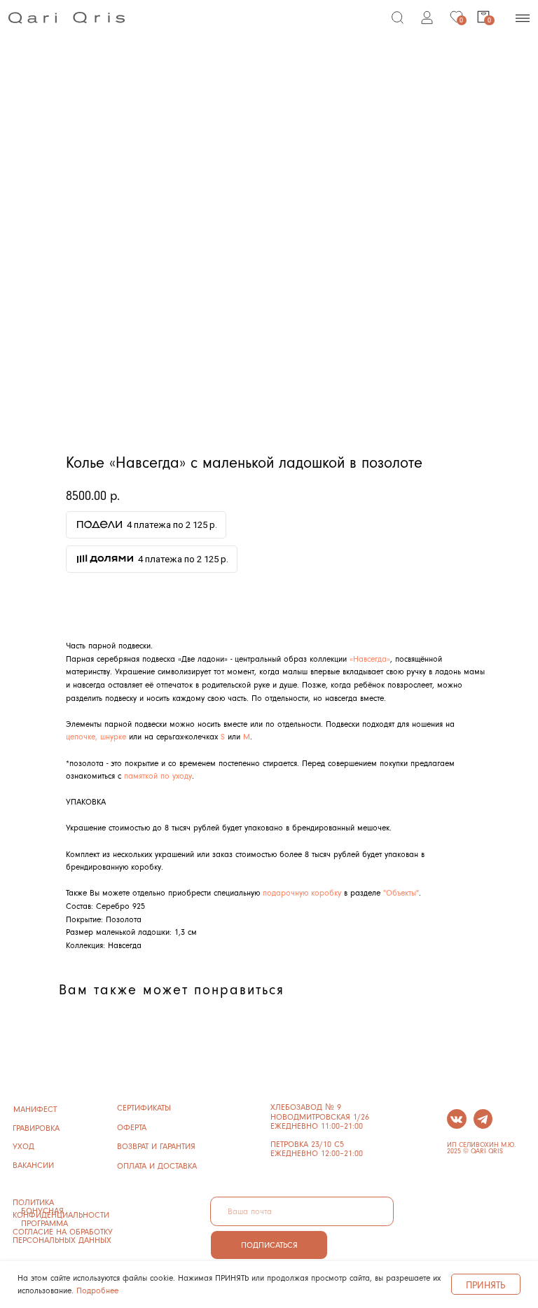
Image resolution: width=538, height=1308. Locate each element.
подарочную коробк (300, 892)
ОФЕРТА (131, 1127)
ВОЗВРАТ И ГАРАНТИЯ (156, 1146)
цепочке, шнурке (96, 736)
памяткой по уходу (158, 775)
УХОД (23, 1146)
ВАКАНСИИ (33, 1165)
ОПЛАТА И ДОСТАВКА (157, 1165)
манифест (35, 1109)
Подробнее (97, 1290)
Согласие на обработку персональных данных (63, 1235)
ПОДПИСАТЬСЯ (269, 1244)
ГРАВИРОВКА (36, 1127)
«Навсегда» (370, 658)
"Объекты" (401, 892)
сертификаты (144, 1107)
